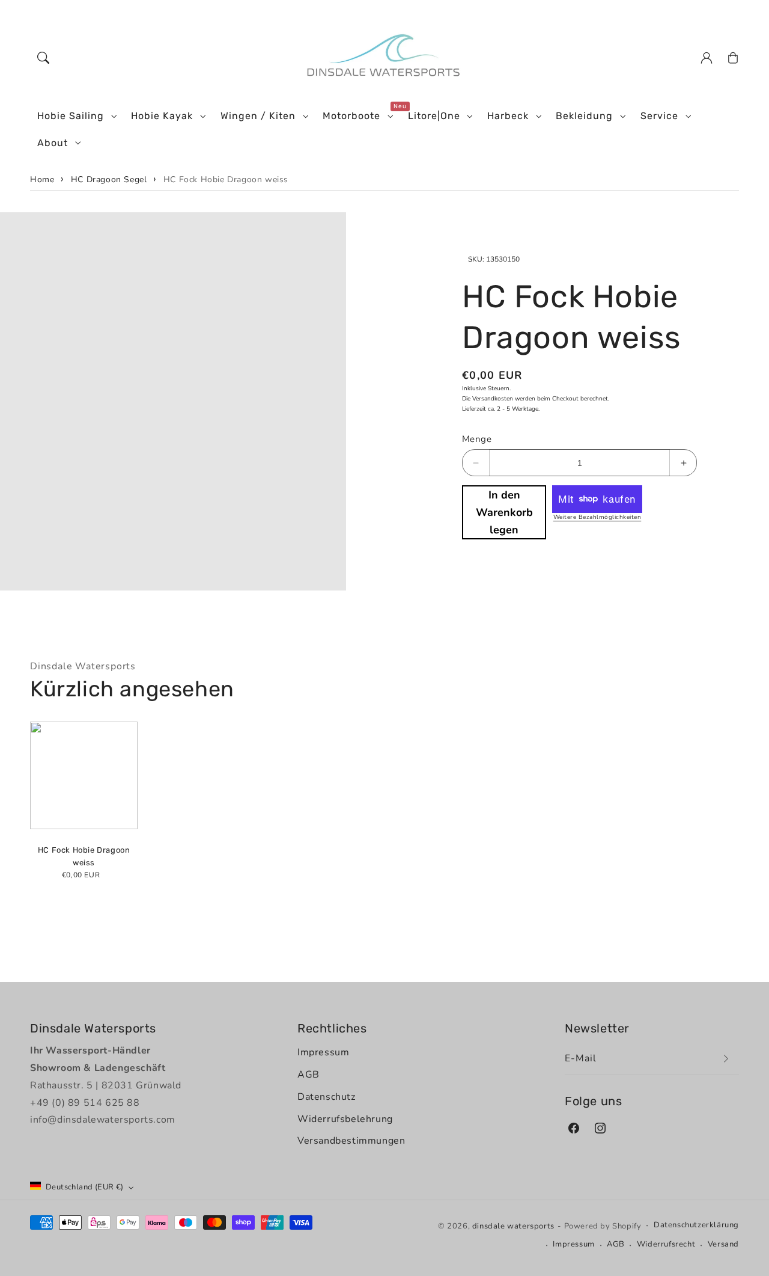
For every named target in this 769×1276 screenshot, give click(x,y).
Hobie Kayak (162, 115)
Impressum (323, 1052)
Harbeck (508, 115)
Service (659, 115)
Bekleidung (584, 115)
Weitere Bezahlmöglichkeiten (597, 517)
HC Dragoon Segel (109, 179)
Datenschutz (326, 1096)
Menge (476, 439)
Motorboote (351, 115)
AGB (308, 1074)
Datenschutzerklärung (696, 1224)
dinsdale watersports (513, 1226)
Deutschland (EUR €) (85, 1187)
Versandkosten (492, 398)
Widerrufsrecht (666, 1244)
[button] (43, 57)
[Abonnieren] (726, 1058)
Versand (723, 1244)
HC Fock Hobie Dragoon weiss (225, 179)
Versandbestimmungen (351, 1140)
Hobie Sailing (70, 115)
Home (42, 179)
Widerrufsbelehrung (345, 1119)
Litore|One (434, 115)
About (52, 143)
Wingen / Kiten (258, 115)
